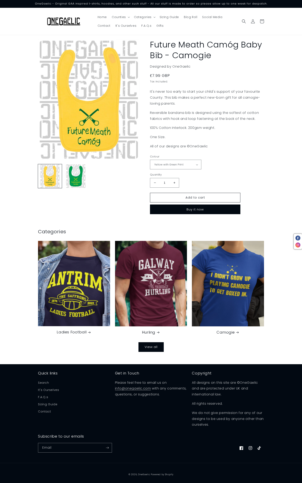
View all (151, 347)
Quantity (156, 175)
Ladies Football (71, 332)
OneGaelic (144, 474)
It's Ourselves (48, 390)
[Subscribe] (107, 448)
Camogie (226, 332)
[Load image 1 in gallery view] (50, 176)
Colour (154, 156)
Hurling (148, 332)
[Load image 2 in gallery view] (76, 176)
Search (43, 383)
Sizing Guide (47, 404)
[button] (120, 17)
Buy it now (195, 209)
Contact (44, 411)
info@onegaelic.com (133, 388)
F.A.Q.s (43, 397)
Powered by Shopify (162, 474)
